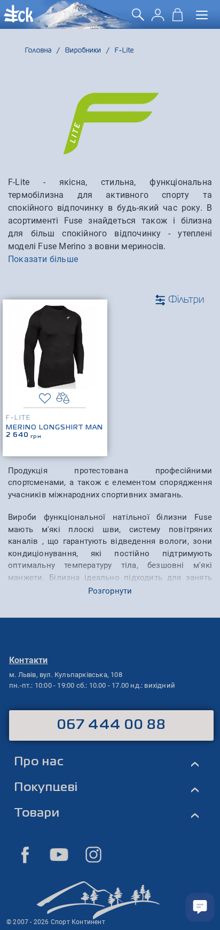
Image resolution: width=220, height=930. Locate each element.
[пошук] (138, 18)
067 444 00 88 (111, 725)
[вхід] (157, 18)
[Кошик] (177, 18)
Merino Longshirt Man (54, 428)
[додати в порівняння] (62, 398)
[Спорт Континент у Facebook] (25, 854)
